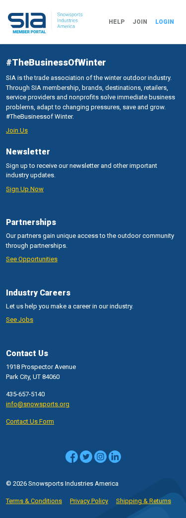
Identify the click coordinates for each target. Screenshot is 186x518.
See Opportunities (32, 259)
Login (164, 21)
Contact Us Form (30, 421)
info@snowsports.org (37, 404)
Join (139, 21)
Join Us (17, 130)
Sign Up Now (25, 189)
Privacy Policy (89, 501)
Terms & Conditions (34, 501)
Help (116, 21)
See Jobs (19, 319)
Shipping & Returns (143, 501)
